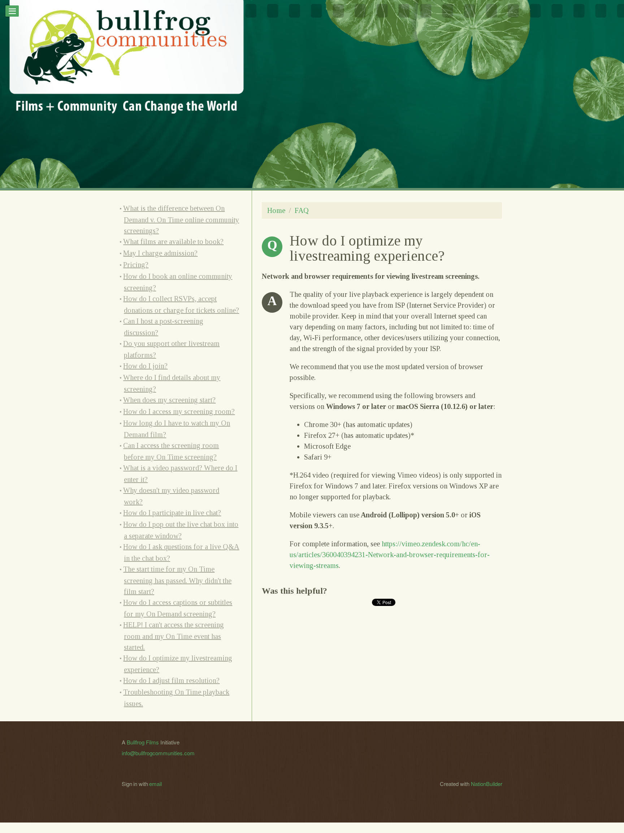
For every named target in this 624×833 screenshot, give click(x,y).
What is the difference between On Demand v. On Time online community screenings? (181, 219)
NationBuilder (486, 783)
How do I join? (145, 366)
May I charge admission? (160, 253)
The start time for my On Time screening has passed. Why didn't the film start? (177, 580)
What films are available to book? (173, 241)
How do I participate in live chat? (172, 513)
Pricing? (135, 265)
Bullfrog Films (143, 742)
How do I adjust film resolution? (171, 680)
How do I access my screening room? (179, 411)
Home (276, 210)
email (155, 783)
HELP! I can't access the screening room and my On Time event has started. (173, 636)
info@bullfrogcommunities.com (158, 753)
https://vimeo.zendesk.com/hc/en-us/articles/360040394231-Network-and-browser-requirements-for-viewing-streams (390, 554)
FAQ (302, 210)
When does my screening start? (169, 400)
